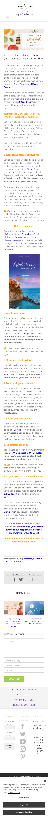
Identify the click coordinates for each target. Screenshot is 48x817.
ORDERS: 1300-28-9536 (24, 689)
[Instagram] (23, 749)
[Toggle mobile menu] (7, 17)
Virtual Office (24, 700)
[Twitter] (23, 734)
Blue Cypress (13, 240)
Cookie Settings (24, 797)
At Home (27, 558)
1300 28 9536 (44, 728)
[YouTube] (23, 741)
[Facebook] (23, 726)
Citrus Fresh (33, 169)
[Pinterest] (23, 757)
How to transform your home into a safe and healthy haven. (34, 621)
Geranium (20, 237)
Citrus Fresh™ (29, 234)
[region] (24, 797)
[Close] (45, 781)
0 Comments (16, 561)
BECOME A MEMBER (24, 705)
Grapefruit (11, 234)
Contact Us (24, 694)
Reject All (24, 805)
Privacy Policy (14, 792)
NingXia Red (30, 333)
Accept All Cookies (24, 812)
